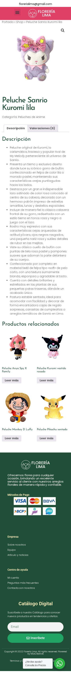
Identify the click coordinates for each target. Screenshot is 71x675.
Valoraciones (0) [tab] (42, 128)
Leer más (12, 380)
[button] (17, 12)
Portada (7, 22)
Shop (19, 22)
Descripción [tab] (16, 128)
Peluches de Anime (31, 117)
